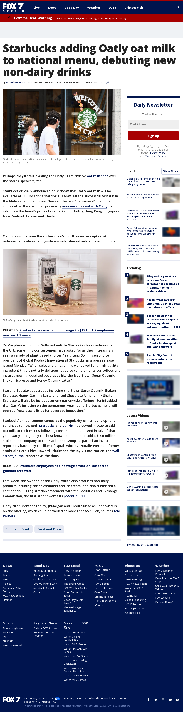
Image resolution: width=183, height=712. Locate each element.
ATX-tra (98, 605)
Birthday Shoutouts (44, 570)
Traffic (6, 575)
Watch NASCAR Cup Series (75, 650)
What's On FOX (133, 570)
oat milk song (97, 176)
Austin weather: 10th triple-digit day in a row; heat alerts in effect (163, 303)
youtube (170, 699)
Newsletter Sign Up (136, 579)
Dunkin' (68, 425)
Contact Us (131, 575)
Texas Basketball (13, 645)
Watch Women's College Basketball (74, 669)
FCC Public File (133, 604)
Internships (131, 595)
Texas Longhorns (13, 628)
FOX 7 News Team (136, 583)
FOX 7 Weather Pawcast (164, 572)
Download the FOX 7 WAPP (167, 580)
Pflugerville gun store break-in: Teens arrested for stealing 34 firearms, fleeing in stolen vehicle (163, 284)
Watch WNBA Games (76, 675)
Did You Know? (164, 602)
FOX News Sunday (13, 595)
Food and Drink (53, 82)
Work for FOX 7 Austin (134, 589)
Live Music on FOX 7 (45, 583)
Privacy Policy (157, 153)
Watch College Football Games (73, 638)
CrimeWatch (101, 575)
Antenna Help (132, 612)
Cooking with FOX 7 (44, 579)
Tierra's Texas (72, 575)
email (177, 699)
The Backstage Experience (72, 609)
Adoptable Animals (44, 588)
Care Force (100, 592)
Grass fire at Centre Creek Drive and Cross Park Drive (142, 456)
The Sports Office (74, 583)
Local (6, 570)
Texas (6, 579)
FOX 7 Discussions (105, 601)
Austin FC (8, 632)
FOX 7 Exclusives (102, 568)
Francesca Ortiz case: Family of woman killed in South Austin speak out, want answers (143, 215)
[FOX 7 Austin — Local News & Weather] (14, 7)
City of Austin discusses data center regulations (143, 488)
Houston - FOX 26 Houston (43, 634)
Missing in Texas (103, 596)
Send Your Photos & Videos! (167, 587)
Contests (38, 592)
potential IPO (74, 496)
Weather (162, 566)
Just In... (133, 171)
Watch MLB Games (75, 644)
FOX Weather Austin (75, 588)
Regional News (45, 623)
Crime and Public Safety (12, 589)
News (7, 566)
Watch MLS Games (75, 680)
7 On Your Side (103, 579)
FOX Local (72, 566)
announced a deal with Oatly (84, 206)
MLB (5, 636)
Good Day (41, 566)
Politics (7, 583)
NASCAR (8, 641)
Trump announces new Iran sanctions (142, 424)
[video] (171, 426)
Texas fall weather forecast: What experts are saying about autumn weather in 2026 (142, 232)
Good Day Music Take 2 (73, 601)
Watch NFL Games (75, 632)
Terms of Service (155, 156)
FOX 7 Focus (101, 583)
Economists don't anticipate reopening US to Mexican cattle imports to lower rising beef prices (143, 250)
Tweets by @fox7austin (142, 545)
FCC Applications (134, 608)
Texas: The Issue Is (105, 588)
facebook (149, 699)
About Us (132, 566)
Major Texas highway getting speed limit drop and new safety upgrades (143, 181)
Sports (8, 623)
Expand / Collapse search (178, 7)
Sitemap (7, 600)
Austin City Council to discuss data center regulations (143, 196)
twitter (156, 699)
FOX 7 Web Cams (165, 593)
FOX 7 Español (72, 579)
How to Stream (72, 570)
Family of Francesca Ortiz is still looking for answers (142, 472)
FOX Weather (163, 597)
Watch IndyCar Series (76, 656)
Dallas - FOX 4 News (45, 628)
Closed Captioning (135, 600)
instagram (163, 699)
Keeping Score (41, 575)
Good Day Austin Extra (73, 594)
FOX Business (35, 82)
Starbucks (47, 425)
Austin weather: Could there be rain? (142, 440)
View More (170, 171)
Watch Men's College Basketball (76, 662)
